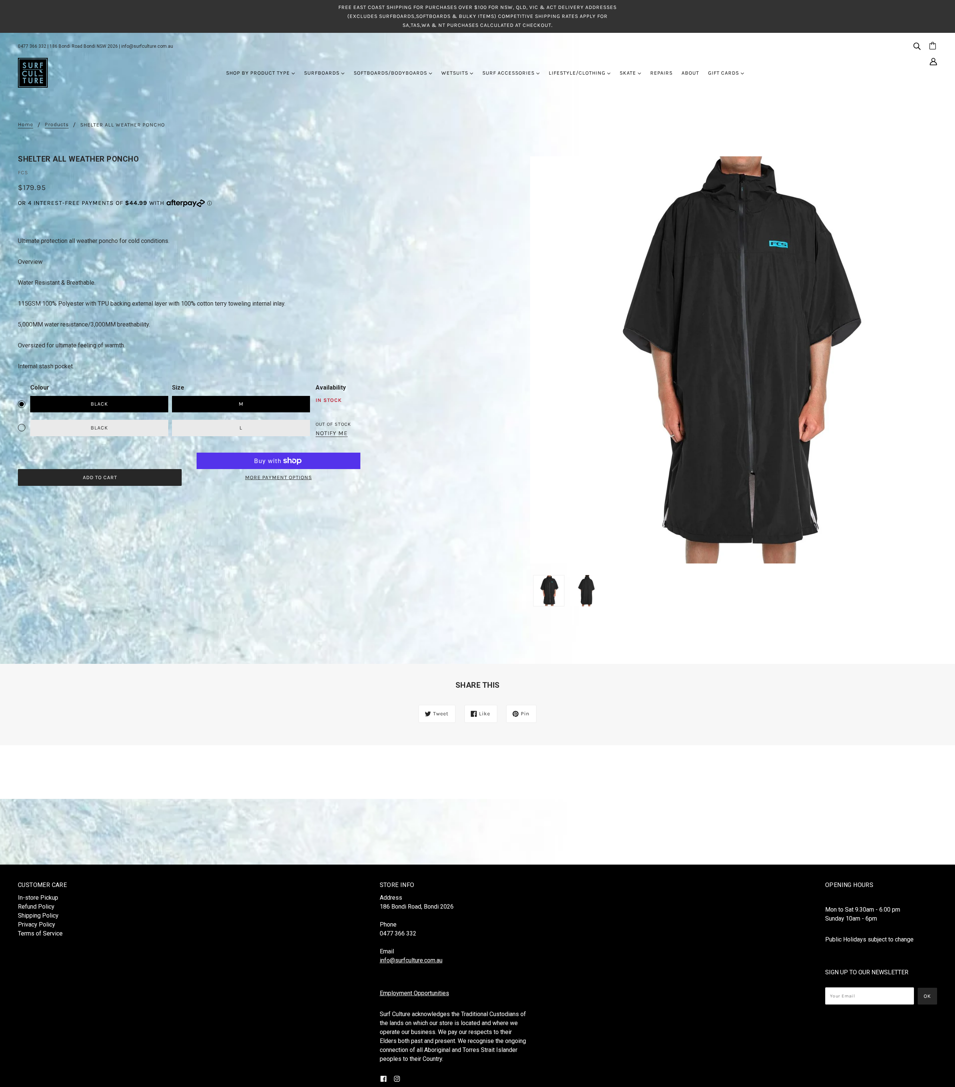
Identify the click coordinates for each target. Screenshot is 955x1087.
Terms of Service (40, 933)
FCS (23, 172)
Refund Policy (36, 906)
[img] (917, 46)
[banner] (33, 72)
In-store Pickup (38, 897)
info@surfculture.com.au (147, 46)
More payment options (278, 477)
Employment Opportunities (414, 993)
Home (25, 125)
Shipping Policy (38, 915)
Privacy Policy (36, 924)
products (57, 125)
